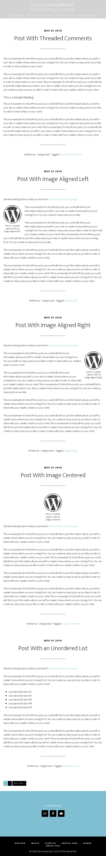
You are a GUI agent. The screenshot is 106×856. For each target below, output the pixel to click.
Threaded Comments (71, 154)
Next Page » (19, 783)
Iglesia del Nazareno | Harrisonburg (53, 7)
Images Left (71, 301)
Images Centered (71, 624)
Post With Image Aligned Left (53, 179)
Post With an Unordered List (53, 648)
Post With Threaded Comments (53, 38)
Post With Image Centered (53, 475)
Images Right (71, 451)
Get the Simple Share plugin (62, 199)
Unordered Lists (71, 766)
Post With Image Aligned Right (53, 325)
